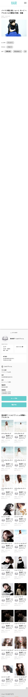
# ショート (10, 42)
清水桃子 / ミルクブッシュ (17, 342)
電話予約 (14, 408)
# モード (10, 47)
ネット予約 (14, 402)
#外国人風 (8, 51)
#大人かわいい (17, 51)
